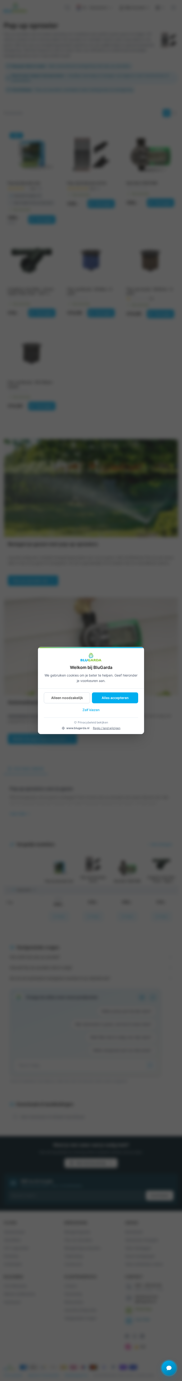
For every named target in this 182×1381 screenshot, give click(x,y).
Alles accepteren (115, 698)
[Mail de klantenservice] (169, 1368)
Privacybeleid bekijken (93, 722)
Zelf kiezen (91, 710)
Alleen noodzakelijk (67, 698)
